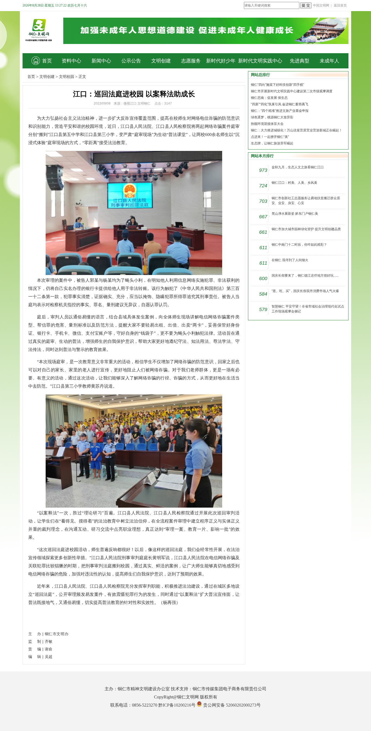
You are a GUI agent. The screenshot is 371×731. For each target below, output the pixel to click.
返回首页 (340, 5)
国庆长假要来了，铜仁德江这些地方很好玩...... (305, 275)
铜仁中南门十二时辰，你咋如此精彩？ (299, 244)
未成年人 (329, 61)
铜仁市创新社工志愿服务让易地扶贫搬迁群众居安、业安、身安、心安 (306, 200)
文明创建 (161, 61)
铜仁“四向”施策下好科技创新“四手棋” (277, 85)
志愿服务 (191, 61)
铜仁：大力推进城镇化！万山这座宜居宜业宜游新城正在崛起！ (296, 130)
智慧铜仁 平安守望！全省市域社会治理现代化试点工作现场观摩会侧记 (308, 309)
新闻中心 (101, 61)
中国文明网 (321, 5)
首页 (47, 61)
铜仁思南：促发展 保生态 (269, 98)
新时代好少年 (220, 61)
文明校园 (66, 77)
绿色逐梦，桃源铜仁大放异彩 (272, 117)
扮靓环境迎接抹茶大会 (267, 124)
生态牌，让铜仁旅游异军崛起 (272, 143)
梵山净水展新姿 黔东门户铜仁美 (295, 214)
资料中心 (71, 61)
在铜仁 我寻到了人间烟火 (290, 260)
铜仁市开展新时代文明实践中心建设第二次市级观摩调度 (291, 91)
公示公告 (131, 61)
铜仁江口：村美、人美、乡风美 (294, 183)
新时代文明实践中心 (260, 61)
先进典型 (299, 61)
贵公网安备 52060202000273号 (232, 705)
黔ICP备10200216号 (177, 705)
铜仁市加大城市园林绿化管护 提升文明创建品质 (306, 229)
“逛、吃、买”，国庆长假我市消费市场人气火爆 (305, 291)
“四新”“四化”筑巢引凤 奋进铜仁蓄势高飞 (279, 104)
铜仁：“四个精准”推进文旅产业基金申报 (280, 111)
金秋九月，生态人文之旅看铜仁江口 (298, 167)
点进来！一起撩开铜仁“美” (270, 137)
